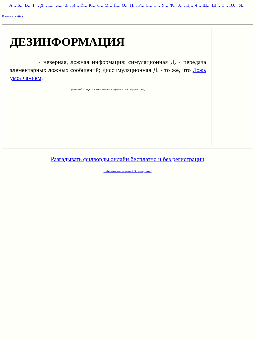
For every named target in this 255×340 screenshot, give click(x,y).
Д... (43, 5)
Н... (117, 5)
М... (108, 5)
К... (92, 5)
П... (133, 5)
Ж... (60, 5)
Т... (157, 5)
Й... (83, 5)
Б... (20, 5)
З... (68, 5)
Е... (51, 5)
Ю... (233, 5)
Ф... (173, 5)
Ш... (206, 5)
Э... (224, 5)
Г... (36, 5)
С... (149, 5)
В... (28, 5)
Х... (181, 5)
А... (12, 5)
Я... (242, 5)
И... (75, 5)
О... (125, 5)
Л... (100, 5)
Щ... (216, 5)
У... (164, 5)
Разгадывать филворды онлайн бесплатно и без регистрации (127, 159)
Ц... (189, 5)
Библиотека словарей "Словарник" (128, 171)
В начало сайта (12, 16)
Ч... (197, 5)
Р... (141, 5)
